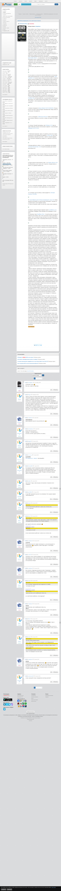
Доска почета (33, 701)
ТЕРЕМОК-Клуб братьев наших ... (8, 133)
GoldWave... (4, 78)
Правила (46, 696)
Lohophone (37, 26)
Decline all (9, 889)
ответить (56, 389)
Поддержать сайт (7, 62)
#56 (25, 382)
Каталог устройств (34, 696)
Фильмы (4, 22)
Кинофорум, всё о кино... (7, 132)
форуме (9, 130)
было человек (30, 371)
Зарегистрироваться (26, 4)
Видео (35, 1)
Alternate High (5, 91)
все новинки (5, 94)
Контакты (30, 720)
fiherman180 (30, 465)
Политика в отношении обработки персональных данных (30, 717)
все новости (5, 126)
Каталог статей (6, 27)
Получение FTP (20, 696)
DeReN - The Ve (5, 92)
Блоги (32, 698)
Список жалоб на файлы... (7, 134)
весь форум (5, 141)
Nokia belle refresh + (33, 57)
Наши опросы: (6, 153)
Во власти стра (5, 74)
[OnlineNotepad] (18, 701)
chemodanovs (30, 428)
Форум (46, 1)
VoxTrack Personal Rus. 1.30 (34, 146)
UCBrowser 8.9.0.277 (43, 116)
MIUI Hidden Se (5, 83)
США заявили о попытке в (8, 103)
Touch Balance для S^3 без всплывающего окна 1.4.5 (42, 199)
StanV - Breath (5, 88)
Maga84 (19, 445)
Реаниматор (33, 695)
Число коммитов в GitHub (8, 108)
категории (37, 17)
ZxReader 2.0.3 (49, 125)
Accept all (3, 889)
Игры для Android (6, 17)
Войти (15, 4)
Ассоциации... (5, 135)
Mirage (19, 399)
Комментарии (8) (6, 183)
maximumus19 (30, 676)
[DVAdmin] (18, 706)
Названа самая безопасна (7, 115)
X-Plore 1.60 (49, 135)
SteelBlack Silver (41, 214)
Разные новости (6, 21)
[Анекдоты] (23, 704)
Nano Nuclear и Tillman (7, 113)
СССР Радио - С (5, 76)
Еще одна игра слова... (6, 139)
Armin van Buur (5, 85)
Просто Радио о (5, 82)
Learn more (54, 887)
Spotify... (4, 73)
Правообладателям (30, 719)
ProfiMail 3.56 (31, 98)
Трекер (25, 1)
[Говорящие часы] (18, 703)
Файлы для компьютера (7, 16)
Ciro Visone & (5, 86)
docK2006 (19, 496)
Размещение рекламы (49, 695)
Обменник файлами (7, 13)
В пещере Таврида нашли (8, 120)
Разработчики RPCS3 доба (8, 110)
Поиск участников (34, 699)
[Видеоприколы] (21, 704)
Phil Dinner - (5, 84)
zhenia (19, 507)
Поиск (4, 29)
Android (30, 1)
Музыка (4, 20)
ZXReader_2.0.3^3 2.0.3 (33, 128)
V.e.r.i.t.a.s (19, 459)
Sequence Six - (5, 87)
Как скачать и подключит (7, 100)
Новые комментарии (7, 146)
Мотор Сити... (5, 75)
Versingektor (30, 382)
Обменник (41, 1)
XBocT (19, 520)
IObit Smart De (5, 77)
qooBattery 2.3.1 (52, 209)
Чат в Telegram (31, 326)
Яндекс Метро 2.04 (52, 162)
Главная (15, 1)
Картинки (5, 25)
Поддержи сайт (6, 30)
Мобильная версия (30, 711)
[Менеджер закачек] (26, 703)
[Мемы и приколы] (21, 701)
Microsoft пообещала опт (7, 117)
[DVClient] (23, 701)
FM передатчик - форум (31, 458)
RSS (40, 17)
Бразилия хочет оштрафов (8, 105)
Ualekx (19, 485)
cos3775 (19, 559)
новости (10, 99)
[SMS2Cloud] (26, 701)
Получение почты (20, 695)
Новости (20, 1)
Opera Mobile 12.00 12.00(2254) (46, 108)
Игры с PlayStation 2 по (7, 122)
